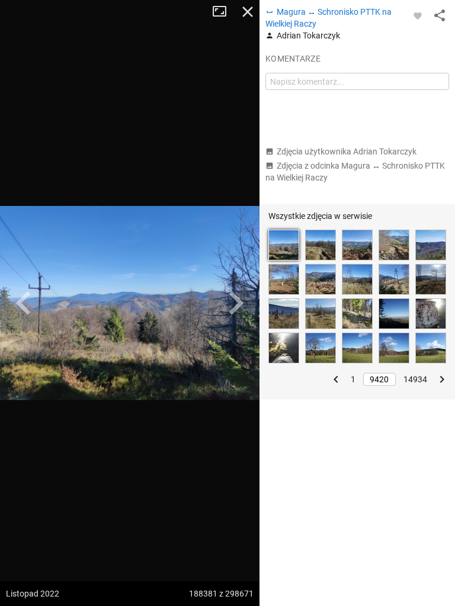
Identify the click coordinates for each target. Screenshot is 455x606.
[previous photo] (23, 303)
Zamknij (247, 12)
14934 (415, 379)
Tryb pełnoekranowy (224, 12)
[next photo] (235, 303)
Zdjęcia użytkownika (346, 151)
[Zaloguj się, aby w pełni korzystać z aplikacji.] (417, 15)
